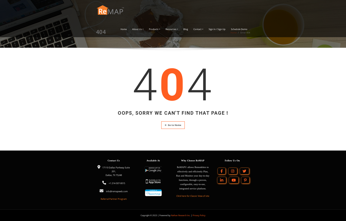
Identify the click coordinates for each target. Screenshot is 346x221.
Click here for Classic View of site (192, 195)
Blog (185, 29)
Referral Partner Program (114, 198)
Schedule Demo (239, 29)
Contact (197, 29)
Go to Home (174, 125)
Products (154, 29)
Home (124, 29)
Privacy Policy (199, 215)
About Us (137, 29)
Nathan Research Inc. (180, 215)
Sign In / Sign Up (217, 29)
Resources (171, 29)
